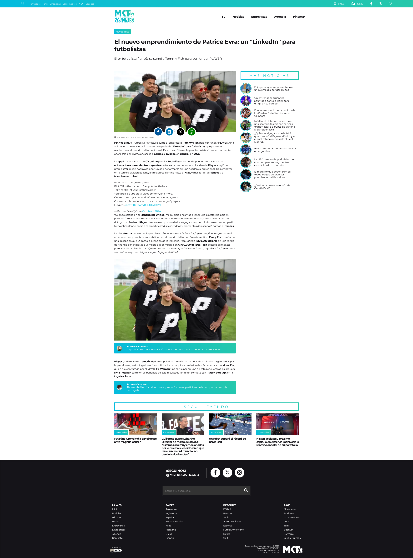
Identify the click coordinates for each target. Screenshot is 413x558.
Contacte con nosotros (269, 552)
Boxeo (226, 534)
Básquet (90, 4)
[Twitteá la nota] (180, 131)
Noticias (238, 16)
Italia (168, 526)
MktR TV (117, 517)
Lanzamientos (70, 4)
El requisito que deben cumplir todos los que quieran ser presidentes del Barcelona (272, 174)
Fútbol (227, 509)
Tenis (45, 4)
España (170, 517)
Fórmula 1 (289, 534)
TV (224, 16)
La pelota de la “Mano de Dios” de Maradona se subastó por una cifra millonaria (174, 349)
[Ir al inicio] (124, 16)
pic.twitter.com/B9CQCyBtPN (143, 204)
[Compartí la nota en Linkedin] (169, 131)
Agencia (280, 16)
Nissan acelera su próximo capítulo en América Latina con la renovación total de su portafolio (277, 442)
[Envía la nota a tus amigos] (191, 131)
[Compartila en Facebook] (158, 131)
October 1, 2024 (151, 211)
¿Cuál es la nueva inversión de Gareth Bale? (272, 187)
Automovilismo (232, 521)
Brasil (169, 534)
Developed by (115, 549)
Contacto (117, 538)
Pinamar (299, 16)
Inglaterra (171, 513)
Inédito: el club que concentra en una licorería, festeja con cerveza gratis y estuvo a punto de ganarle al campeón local (274, 125)
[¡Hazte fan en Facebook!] (371, 4)
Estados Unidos (174, 521)
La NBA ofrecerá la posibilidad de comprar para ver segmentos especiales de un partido (274, 162)
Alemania (171, 530)
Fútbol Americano (233, 530)
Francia (170, 538)
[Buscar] (23, 3)
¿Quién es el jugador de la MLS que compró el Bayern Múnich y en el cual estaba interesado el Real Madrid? (275, 137)
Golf (225, 538)
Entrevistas (55, 4)
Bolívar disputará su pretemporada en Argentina (275, 150)
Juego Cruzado (292, 538)
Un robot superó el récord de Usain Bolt (227, 440)
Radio (115, 521)
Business (289, 513)
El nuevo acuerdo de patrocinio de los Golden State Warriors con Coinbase (274, 113)
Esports (227, 526)
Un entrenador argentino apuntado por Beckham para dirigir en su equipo (271, 101)
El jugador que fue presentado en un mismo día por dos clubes (274, 88)
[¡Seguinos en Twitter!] (381, 4)
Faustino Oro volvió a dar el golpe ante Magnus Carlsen (135, 440)
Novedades (35, 4)
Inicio (115, 509)
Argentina (171, 509)
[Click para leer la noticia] (246, 88)
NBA (81, 4)
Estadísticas (119, 530)
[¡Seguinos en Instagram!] (390, 4)
